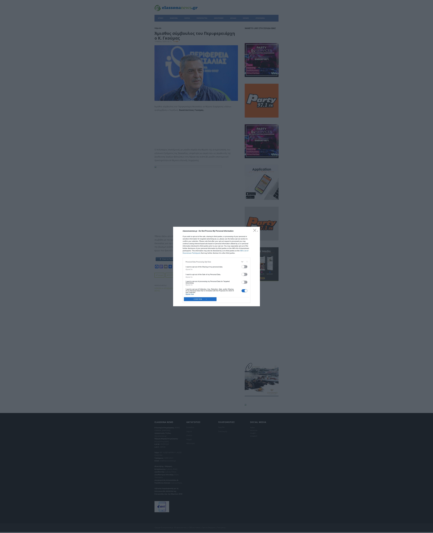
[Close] (255, 231)
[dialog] (216, 266)
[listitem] (216, 262)
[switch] (244, 266)
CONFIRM (198, 299)
